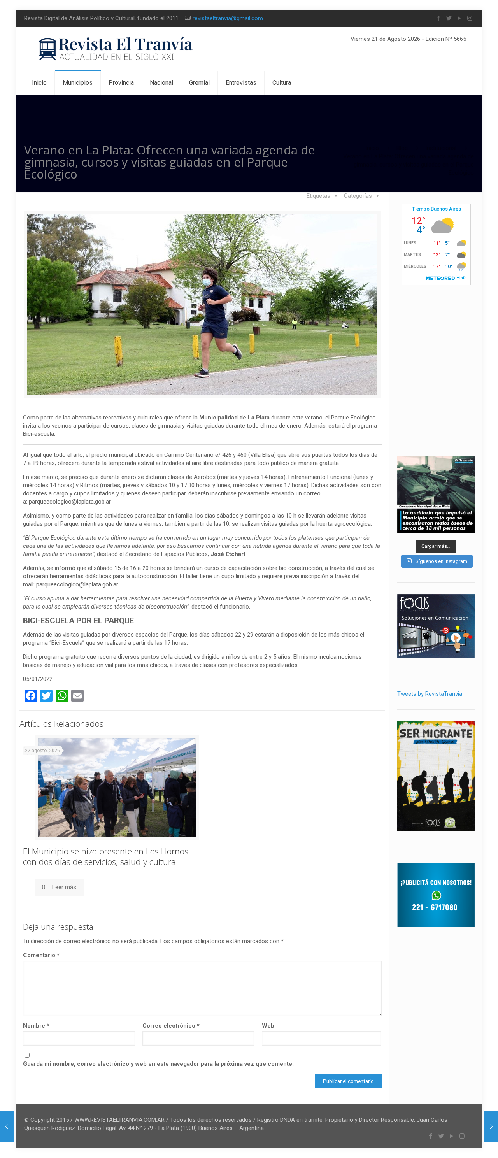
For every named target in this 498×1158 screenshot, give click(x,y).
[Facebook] (438, 18)
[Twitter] (449, 18)
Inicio (372, 148)
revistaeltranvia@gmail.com (228, 18)
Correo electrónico (171, 1025)
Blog (402, 148)
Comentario (41, 955)
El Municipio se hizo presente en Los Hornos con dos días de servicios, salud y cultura (105, 856)
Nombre (36, 1025)
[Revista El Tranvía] (116, 49)
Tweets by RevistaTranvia (429, 693)
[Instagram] (470, 18)
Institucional (440, 148)
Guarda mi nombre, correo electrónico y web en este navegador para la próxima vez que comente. (158, 1063)
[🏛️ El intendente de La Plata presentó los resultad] (436, 494)
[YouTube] (459, 18)
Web (268, 1025)
